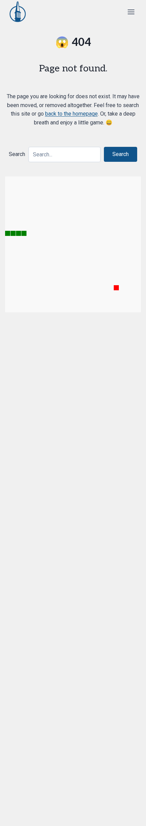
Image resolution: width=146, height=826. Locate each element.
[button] (120, 154)
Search (17, 154)
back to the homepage (71, 113)
